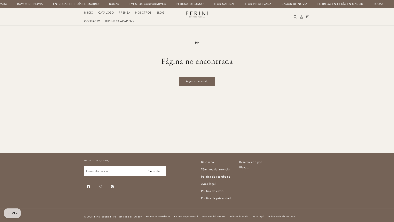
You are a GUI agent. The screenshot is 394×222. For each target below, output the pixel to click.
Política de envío (212, 191)
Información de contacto (281, 216)
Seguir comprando (197, 81)
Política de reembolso (215, 177)
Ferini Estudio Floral (105, 216)
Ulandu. (244, 167)
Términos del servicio (215, 169)
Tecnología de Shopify (130, 216)
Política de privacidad (216, 198)
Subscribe (154, 171)
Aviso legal (208, 184)
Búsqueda (207, 162)
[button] (295, 17)
